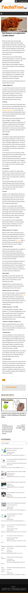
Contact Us (13, 586)
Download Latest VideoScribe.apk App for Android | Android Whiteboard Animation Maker (14, 415)
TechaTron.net (4, 36)
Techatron (3, 589)
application (18, 240)
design (23, 295)
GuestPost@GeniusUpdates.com (20, 589)
